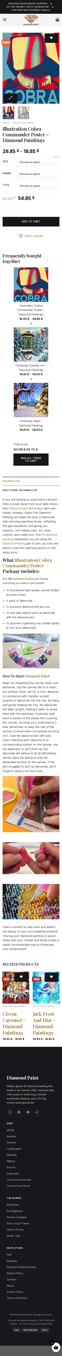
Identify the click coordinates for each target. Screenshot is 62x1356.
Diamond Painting (14, 543)
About (10, 1285)
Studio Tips (13, 1235)
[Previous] (8, 68)
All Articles (13, 1204)
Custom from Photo (18, 1185)
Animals (11, 1136)
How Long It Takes (18, 1223)
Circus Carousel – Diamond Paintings (14, 1023)
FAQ (9, 1254)
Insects (11, 1167)
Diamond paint (18, 508)
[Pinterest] (19, 1112)
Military (11, 1161)
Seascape (13, 1173)
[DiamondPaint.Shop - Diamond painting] (31, 20)
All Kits (11, 1130)
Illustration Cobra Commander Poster (27, 563)
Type (6, 185)
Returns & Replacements (21, 1267)
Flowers (11, 1142)
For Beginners (15, 1211)
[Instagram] (10, 1112)
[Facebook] (28, 1112)
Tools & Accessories (19, 1179)
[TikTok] (37, 1112)
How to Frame (15, 1229)
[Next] (54, 68)
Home (6, 122)
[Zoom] (11, 98)
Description (11, 481)
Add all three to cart (31, 459)
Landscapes (14, 1148)
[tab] (31, 481)
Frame (7, 173)
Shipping (12, 1260)
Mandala (12, 1155)
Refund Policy (15, 1273)
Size (5, 161)
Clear (56, 156)
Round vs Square (17, 1217)
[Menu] (5, 19)
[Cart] (57, 19)
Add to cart (31, 221)
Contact (11, 1279)
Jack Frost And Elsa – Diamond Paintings (44, 1023)
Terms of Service (17, 1298)
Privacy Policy (15, 1291)
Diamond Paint (37, 675)
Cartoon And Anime (23, 122)
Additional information (20, 490)
